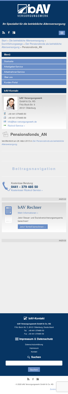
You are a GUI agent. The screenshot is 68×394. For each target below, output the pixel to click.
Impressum (34, 348)
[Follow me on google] (14, 33)
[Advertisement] (34, 276)
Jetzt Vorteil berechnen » (33, 226)
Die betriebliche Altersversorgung (26, 40)
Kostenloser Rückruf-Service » (27, 190)
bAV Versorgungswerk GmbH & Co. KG (37, 384)
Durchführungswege (12, 43)
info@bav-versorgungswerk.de (22, 121)
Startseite (8, 61)
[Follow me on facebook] (9, 33)
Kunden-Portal (11, 82)
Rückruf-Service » (16, 125)
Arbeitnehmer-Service (14, 71)
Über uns (8, 77)
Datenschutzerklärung (34, 344)
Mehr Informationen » (28, 212)
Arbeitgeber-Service (13, 66)
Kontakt (34, 351)
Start (4, 40)
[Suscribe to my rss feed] (4, 33)
